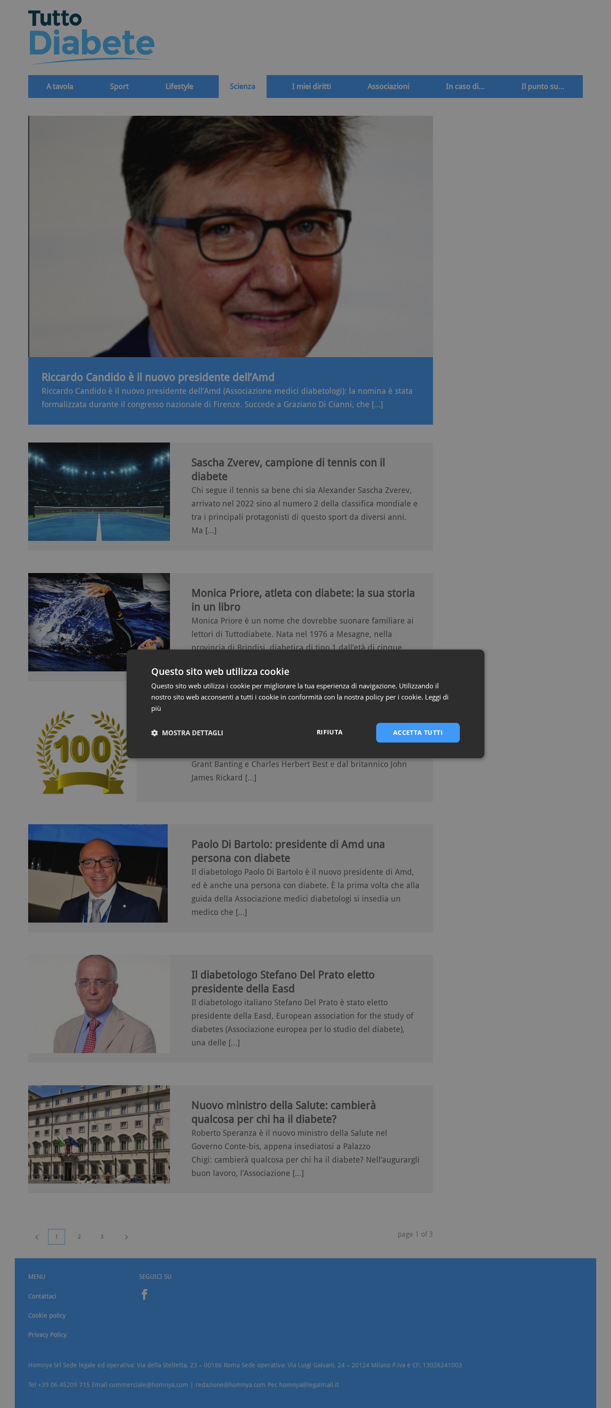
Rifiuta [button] (330, 732)
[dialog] (305, 703)
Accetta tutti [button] (418, 732)
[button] (187, 733)
